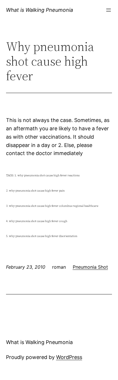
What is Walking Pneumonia (39, 10)
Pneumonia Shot (90, 267)
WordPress (69, 357)
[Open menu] (108, 10)
